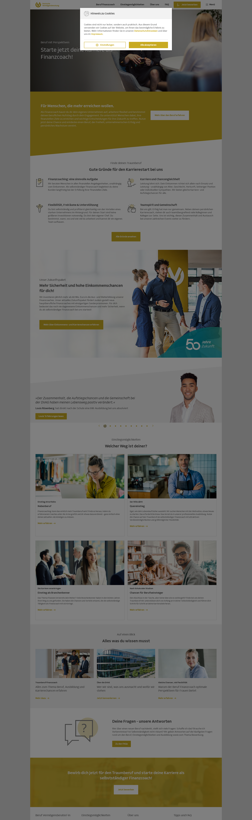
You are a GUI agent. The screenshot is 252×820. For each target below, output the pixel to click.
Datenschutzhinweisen (146, 30)
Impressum (97, 34)
